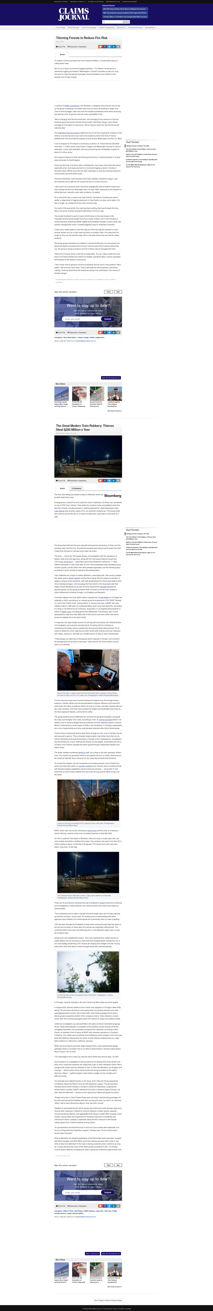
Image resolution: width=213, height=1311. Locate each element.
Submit (107, 318)
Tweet (109, 46)
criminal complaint (105, 719)
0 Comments (76, 488)
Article (62, 54)
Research (121, 27)
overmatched (59, 1013)
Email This (61, 47)
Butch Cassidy (74, 578)
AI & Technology (89, 27)
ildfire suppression (72, 105)
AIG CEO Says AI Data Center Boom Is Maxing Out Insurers (124, 9)
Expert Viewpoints (106, 27)
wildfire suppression (97, 337)
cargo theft (99, 1211)
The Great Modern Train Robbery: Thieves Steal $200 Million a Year (141, 538)
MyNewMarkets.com (113, 1)
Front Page (60, 27)
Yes (109, 292)
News (76, 1211)
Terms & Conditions (119, 1309)
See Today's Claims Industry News (108, 1300)
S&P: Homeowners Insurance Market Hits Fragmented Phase (124, 13)
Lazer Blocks (59, 511)
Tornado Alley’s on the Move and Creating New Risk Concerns (125, 17)
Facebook (105, 46)
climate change (83, 337)
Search (126, 22)
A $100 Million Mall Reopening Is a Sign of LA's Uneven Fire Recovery (140, 554)
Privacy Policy (107, 1309)
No (118, 292)
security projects (85, 766)
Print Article (118, 46)
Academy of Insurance (96, 1)
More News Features (114, 411)
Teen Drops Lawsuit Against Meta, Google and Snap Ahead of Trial (61, 405)
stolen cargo (67, 611)
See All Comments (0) (111, 378)
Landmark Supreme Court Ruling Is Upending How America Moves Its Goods (114, 406)
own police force (66, 561)
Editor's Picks (68, 1211)
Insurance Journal (61, 1)
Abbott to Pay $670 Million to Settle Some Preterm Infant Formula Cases (141, 543)
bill (109, 1084)
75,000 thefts (103, 597)
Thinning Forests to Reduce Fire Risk (137, 146)
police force (92, 830)
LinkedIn (113, 46)
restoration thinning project (68, 133)
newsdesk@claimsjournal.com (85, 341)
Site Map (128, 1309)
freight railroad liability (75, 1213)
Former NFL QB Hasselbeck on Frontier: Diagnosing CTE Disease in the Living (78, 406)
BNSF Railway (89, 1211)
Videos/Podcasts (135, 27)
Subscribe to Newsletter (78, 47)
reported (103, 1013)
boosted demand (107, 586)
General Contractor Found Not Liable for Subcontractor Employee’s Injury (96, 405)
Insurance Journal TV (78, 1)
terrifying (82, 752)
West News (67, 337)
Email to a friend (100, 46)
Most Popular (73, 27)
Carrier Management (129, 1)
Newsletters (150, 27)
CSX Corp (107, 1211)
